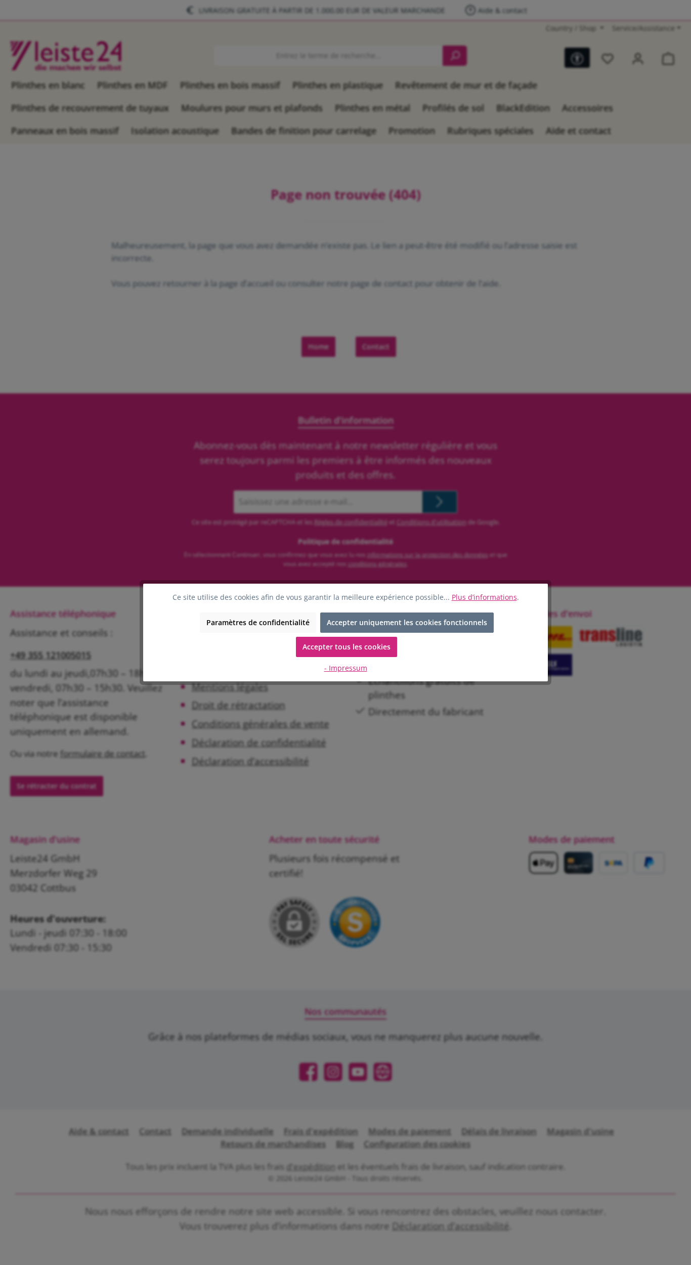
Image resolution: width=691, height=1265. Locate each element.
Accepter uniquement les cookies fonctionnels (407, 622)
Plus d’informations (484, 597)
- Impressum (345, 668)
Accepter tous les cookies (347, 646)
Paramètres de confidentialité (258, 622)
